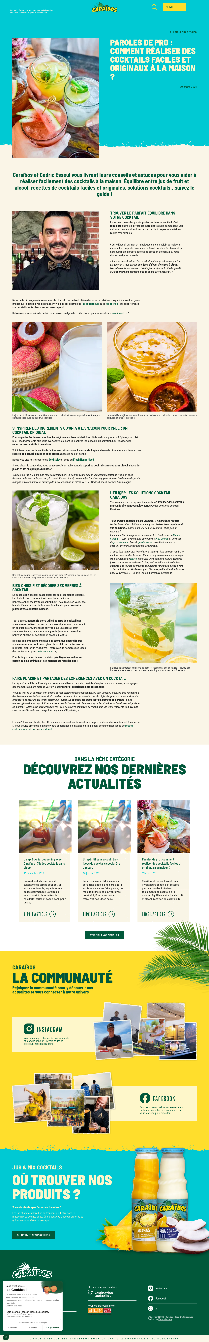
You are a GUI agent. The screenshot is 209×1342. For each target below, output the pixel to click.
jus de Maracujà (90, 303)
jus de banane (120, 542)
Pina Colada (161, 538)
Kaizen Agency (165, 1319)
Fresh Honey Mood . (84, 459)
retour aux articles (185, 31)
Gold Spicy (55, 459)
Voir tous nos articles (104, 935)
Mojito (133, 558)
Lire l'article (36, 913)
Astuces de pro (45, 651)
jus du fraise (145, 542)
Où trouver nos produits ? (33, 1235)
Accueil (13, 10)
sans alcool (45, 729)
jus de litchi (112, 303)
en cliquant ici (120, 313)
